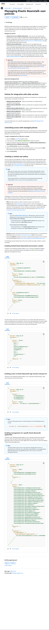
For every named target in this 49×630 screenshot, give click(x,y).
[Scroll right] (41, 4)
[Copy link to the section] (3, 94)
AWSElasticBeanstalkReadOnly (14, 56)
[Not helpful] (10, 313)
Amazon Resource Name (25, 235)
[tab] (7, 256)
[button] (8, 22)
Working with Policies (18, 164)
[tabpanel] (26, 287)
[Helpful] (8, 313)
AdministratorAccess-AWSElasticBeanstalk (34, 40)
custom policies (23, 75)
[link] (27, 8)
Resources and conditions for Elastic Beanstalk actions (32, 238)
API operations (19, 203)
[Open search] (46, 4)
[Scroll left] (9, 4)
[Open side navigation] (2, 8)
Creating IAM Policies (18, 165)
